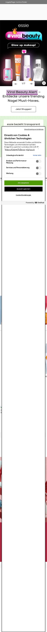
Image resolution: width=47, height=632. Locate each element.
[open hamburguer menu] (4, 4)
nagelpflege (22, 11)
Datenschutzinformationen (15, 150)
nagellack (11, 11)
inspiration (34, 11)
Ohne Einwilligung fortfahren (34, 129)
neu (3, 11)
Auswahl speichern (23, 189)
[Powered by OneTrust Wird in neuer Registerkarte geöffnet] (35, 203)
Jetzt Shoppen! (23, 109)
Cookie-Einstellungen (23, 195)
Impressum (30, 150)
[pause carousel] (44, 83)
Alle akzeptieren (23, 183)
